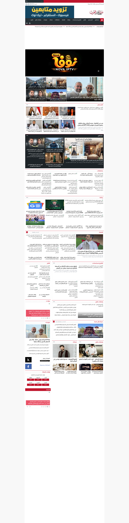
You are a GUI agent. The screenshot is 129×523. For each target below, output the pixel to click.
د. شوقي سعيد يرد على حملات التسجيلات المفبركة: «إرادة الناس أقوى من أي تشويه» (85, 182)
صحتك (51, 19)
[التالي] (30, 318)
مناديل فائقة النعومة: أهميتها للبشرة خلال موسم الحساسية (59, 373)
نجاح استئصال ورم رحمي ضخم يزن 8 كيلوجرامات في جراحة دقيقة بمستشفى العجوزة (34, 131)
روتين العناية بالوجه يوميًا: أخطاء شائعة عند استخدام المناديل (71, 373)
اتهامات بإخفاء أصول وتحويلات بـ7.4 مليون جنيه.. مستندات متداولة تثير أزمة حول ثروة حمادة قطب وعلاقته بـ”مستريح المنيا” (39, 313)
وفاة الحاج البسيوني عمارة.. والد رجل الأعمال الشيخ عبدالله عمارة (80, 26)
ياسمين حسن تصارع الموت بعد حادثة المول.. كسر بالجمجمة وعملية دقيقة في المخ (68, 118)
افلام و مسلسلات (77, 19)
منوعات (45, 19)
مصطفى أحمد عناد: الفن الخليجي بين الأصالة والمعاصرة (44, 285)
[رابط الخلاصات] (30, 4)
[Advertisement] (64, 38)
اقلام (85, 19)
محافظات (57, 19)
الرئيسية (102, 20)
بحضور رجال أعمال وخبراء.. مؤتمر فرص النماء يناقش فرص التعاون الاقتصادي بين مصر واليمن (67, 259)
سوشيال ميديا (98, 321)
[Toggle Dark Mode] (29, 23)
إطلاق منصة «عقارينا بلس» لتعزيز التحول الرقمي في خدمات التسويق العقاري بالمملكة (67, 246)
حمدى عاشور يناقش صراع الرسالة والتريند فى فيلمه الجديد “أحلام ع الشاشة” (61, 283)
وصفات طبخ (38, 19)
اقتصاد (63, 19)
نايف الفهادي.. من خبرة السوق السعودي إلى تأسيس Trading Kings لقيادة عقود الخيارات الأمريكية (90, 253)
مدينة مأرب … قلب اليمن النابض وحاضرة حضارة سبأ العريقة (86, 175)
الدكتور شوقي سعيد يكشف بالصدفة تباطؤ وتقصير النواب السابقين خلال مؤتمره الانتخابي (33, 175)
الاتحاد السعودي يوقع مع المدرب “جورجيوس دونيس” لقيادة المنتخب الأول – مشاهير (54, 213)
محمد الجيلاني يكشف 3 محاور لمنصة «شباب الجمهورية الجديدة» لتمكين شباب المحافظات (51, 118)
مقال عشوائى (26, 23)
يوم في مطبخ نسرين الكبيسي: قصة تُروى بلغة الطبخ (86, 373)
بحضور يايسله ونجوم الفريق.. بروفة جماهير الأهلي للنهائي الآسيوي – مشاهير (94, 227)
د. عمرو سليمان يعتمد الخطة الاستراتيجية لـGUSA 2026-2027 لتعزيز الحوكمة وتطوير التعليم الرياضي (93, 213)
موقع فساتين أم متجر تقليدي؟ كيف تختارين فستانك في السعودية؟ (50, 26)
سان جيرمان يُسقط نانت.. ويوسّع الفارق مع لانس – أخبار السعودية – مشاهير (35, 227)
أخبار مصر (90, 19)
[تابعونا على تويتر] (28, 4)
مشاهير (97, 19)
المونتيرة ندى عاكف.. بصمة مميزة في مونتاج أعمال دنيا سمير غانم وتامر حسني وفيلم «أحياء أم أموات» (54, 151)
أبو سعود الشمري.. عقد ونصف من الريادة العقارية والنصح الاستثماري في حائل (91, 336)
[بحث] (26, 1)
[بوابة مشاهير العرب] (89, 12)
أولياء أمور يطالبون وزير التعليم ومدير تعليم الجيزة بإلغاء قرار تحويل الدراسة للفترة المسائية (33, 182)
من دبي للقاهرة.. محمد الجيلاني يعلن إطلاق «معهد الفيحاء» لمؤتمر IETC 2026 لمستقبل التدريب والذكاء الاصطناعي (90, 125)
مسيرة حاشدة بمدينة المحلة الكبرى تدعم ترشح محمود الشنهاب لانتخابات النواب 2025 (59, 182)
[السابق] (27, 318)
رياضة (68, 19)
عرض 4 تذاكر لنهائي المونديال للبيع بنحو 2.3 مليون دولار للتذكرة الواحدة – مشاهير (35, 213)
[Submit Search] (27, 232)
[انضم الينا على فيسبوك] (26, 4)
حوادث (48, 301)
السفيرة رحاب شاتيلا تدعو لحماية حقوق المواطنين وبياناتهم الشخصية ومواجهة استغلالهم (34, 118)
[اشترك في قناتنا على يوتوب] (33, 4)
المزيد (31, 19)
